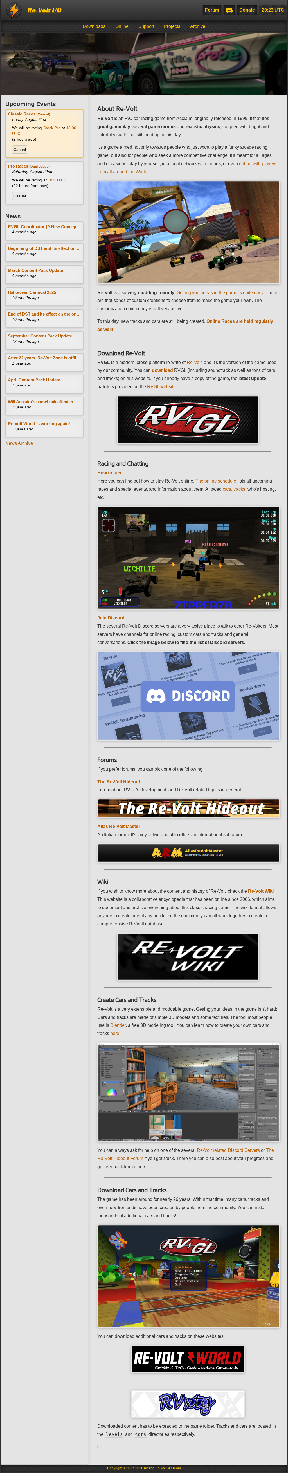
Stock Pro (52, 128)
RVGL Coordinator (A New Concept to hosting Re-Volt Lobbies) (44, 226)
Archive (197, 26)
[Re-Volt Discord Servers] (229, 10)
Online (122, 26)
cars (227, 489)
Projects (172, 26)
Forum (212, 10)
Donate (247, 10)
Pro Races (29, 166)
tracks (239, 489)
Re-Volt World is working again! (39, 423)
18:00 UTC (57, 180)
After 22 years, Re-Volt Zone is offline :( (44, 358)
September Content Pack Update (40, 336)
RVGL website (161, 386)
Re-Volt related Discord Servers (228, 1150)
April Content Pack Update (34, 379)
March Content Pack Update (35, 270)
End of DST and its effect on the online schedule (44, 314)
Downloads (94, 26)
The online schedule (215, 481)
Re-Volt (194, 362)
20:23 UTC (273, 10)
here (114, 1033)
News (13, 216)
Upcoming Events (30, 104)
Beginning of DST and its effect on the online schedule (44, 248)
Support (146, 26)
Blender (118, 1025)
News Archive (19, 443)
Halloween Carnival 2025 (32, 292)
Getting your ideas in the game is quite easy (220, 292)
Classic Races (29, 114)
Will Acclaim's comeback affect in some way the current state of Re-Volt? (44, 401)
